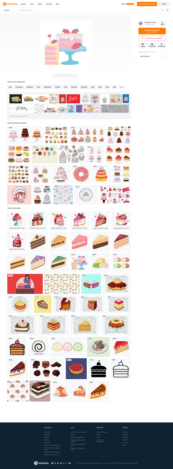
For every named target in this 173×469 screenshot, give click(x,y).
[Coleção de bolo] (56, 135)
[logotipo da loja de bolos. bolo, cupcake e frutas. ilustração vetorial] (60, 174)
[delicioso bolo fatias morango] (121, 242)
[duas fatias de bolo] (91, 284)
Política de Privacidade (119, 463)
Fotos (31, 4)
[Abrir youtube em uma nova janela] (69, 463)
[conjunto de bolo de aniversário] (25, 135)
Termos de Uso (107, 463)
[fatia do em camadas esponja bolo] (79, 242)
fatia (100, 87)
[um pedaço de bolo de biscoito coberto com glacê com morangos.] (98, 347)
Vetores (23, 4)
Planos (123, 4)
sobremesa (47, 87)
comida (57, 87)
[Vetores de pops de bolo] (44, 154)
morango (74, 87)
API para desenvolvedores (52, 445)
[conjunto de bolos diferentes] (42, 194)
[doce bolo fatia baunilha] (17, 262)
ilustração (84, 87)
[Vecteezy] (10, 4)
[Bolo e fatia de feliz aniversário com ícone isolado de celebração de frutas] (79, 262)
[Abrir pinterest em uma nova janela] (61, 463)
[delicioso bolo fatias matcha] (58, 262)
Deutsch (125, 440)
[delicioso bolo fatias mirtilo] (38, 262)
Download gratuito (152, 31)
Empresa (46, 440)
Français (125, 442)
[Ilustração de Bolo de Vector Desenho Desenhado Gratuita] (117, 284)
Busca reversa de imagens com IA (52, 448)
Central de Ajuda (101, 432)
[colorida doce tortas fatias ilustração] (100, 242)
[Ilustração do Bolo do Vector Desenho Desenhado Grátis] (19, 304)
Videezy (46, 437)
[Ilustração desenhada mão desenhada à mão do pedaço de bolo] (118, 304)
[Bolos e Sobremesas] (18, 174)
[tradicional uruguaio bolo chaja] (58, 242)
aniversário (19, 87)
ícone (107, 87)
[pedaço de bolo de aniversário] (38, 242)
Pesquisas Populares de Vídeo (78, 449)
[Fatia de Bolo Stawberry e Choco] (118, 154)
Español (125, 435)
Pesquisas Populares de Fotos (78, 445)
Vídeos (40, 4)
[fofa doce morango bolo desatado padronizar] (17, 391)
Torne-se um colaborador (100, 440)
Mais (57, 4)
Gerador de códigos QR (51, 455)
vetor (93, 87)
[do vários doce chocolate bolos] (47, 368)
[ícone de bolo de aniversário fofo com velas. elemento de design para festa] (101, 174)
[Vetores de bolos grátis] (72, 154)
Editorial (49, 4)
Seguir (162, 24)
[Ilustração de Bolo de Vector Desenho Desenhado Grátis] (22, 324)
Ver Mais (115, 109)
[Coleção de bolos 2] (18, 154)
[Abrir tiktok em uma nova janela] (64, 463)
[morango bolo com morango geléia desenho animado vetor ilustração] (121, 347)
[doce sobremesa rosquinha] (81, 174)
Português (126, 437)
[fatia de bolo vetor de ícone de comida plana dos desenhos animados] (42, 304)
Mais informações (145, 56)
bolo (10, 87)
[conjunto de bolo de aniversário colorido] (95, 154)
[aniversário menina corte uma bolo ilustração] (25, 284)
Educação (47, 442)
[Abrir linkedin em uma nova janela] (58, 463)
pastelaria (30, 87)
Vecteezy (46, 435)
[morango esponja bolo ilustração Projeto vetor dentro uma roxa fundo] (76, 368)
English (125, 432)
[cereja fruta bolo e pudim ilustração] (69, 391)
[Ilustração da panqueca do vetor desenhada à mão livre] (65, 304)
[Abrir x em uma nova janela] (67, 463)
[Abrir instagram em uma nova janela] (55, 463)
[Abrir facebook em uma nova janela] (52, 463)
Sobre (98, 437)
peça (114, 87)
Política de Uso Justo (132, 463)
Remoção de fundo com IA (52, 452)
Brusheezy (47, 432)
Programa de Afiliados (77, 437)
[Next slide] (128, 87)
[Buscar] (162, 10)
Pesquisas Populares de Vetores (78, 440)
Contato (98, 435)
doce (38, 87)
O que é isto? (153, 52)
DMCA (73, 435)
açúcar (122, 87)
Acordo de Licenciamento (78, 432)
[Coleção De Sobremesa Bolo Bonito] (40, 174)
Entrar (164, 4)
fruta (65, 87)
